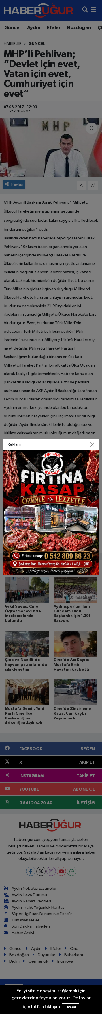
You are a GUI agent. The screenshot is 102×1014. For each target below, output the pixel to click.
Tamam (70, 1007)
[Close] (92, 444)
